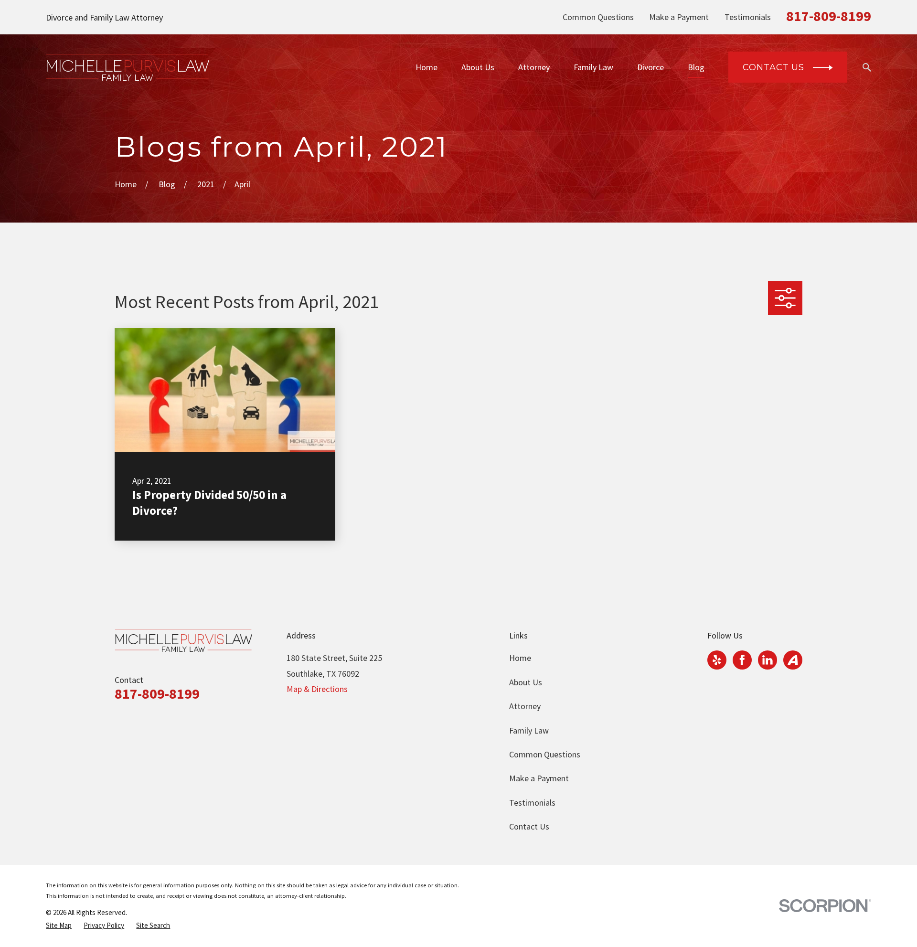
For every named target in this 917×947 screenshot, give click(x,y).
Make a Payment (679, 16)
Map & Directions (317, 688)
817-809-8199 (828, 16)
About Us (525, 682)
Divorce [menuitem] (650, 67)
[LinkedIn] (767, 660)
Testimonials (748, 16)
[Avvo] (793, 660)
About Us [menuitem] (477, 67)
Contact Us (529, 826)
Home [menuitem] (426, 67)
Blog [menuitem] (696, 67)
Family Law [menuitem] (593, 67)
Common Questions (598, 16)
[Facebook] (742, 660)
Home (520, 657)
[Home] (127, 67)
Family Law (529, 730)
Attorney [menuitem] (534, 67)
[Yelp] (717, 660)
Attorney (525, 706)
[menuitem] (59, 925)
